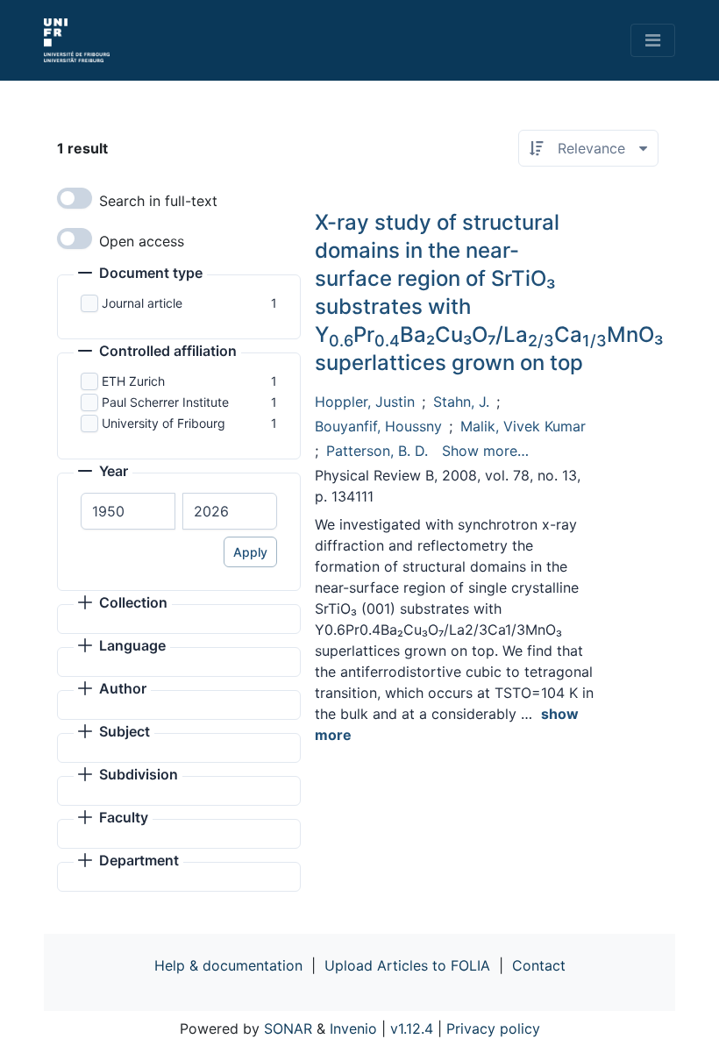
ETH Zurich (133, 381)
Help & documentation (228, 965)
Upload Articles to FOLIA (407, 965)
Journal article (142, 302)
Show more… (485, 450)
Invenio (353, 1028)
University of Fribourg (163, 423)
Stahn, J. (461, 401)
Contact (539, 965)
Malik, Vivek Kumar (523, 426)
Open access (141, 241)
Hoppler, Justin (365, 401)
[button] (140, 274)
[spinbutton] (128, 511)
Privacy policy (493, 1028)
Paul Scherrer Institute (165, 402)
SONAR (288, 1028)
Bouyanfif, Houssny (378, 426)
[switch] (74, 198)
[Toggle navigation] (652, 40)
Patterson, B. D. (377, 450)
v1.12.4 (411, 1028)
